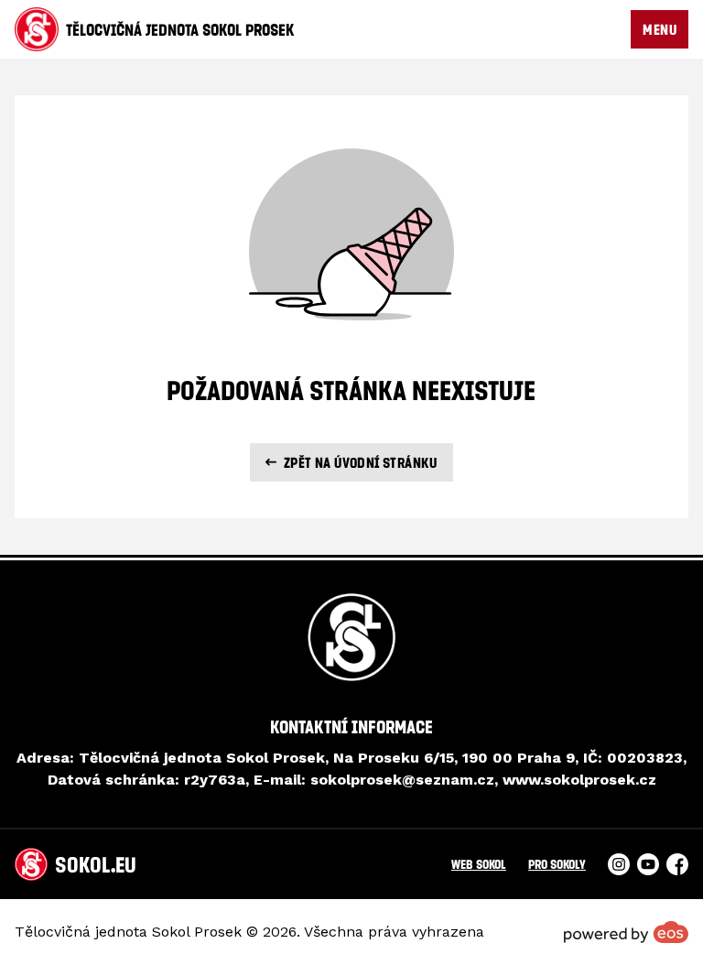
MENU (659, 29)
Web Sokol (478, 864)
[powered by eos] (626, 932)
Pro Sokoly (557, 864)
